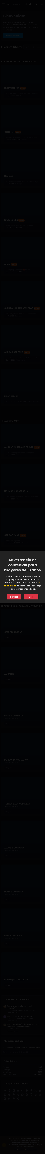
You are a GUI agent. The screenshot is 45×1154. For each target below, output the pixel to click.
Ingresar (14, 596)
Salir (31, 596)
